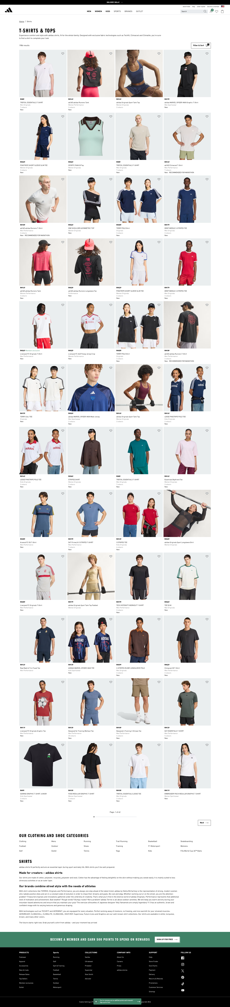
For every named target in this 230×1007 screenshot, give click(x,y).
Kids (150, 851)
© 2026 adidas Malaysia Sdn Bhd (139, 1002)
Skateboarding (187, 841)
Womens (184, 846)
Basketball (152, 841)
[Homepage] (8, 10)
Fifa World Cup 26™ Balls (191, 851)
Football (22, 846)
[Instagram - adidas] (196, 965)
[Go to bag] (222, 11)
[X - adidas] (196, 971)
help (193, 6)
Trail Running (121, 841)
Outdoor (54, 846)
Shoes (86, 846)
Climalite (147, 35)
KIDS (108, 11)
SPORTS (117, 11)
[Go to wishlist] (216, 11)
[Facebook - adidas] (196, 958)
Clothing (22, 841)
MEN (89, 11)
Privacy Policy (97, 1002)
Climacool (135, 35)
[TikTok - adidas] (196, 984)
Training (119, 846)
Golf (21, 851)
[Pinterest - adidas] (196, 977)
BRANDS (128, 11)
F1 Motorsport (154, 846)
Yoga (118, 851)
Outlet (53, 851)
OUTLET (139, 11)
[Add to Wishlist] (63, 54)
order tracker (201, 6)
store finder (186, 6)
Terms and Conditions (111, 1002)
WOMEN (98, 11)
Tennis (86, 851)
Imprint (123, 1002)
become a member (213, 6)
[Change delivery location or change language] (222, 7)
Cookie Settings (85, 1002)
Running (87, 841)
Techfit (127, 35)
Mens (53, 841)
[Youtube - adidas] (196, 990)
